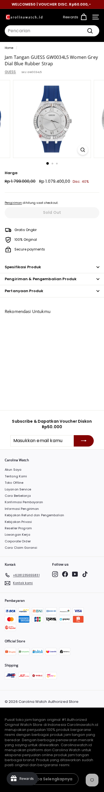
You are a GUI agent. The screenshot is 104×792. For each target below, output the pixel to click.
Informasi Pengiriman (22, 509)
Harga (11, 173)
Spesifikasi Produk (23, 267)
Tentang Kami (16, 476)
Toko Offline (14, 482)
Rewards (70, 17)
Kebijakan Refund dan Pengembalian (34, 515)
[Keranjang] (83, 17)
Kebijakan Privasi (18, 522)
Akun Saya (13, 469)
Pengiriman (13, 203)
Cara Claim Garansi (21, 547)
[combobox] (52, 30)
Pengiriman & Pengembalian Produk (41, 279)
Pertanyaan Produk (24, 291)
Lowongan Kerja (17, 534)
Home (9, 48)
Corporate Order (18, 541)
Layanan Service (18, 489)
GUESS (10, 71)
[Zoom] (83, 150)
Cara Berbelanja (18, 495)
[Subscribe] (84, 440)
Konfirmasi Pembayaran (24, 502)
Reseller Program (18, 528)
